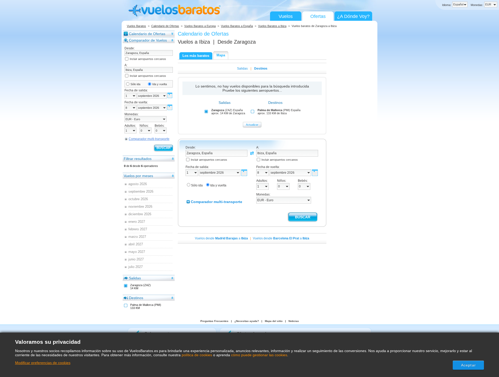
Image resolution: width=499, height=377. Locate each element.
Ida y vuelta (159, 84)
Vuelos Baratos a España (237, 26)
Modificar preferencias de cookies (42, 363)
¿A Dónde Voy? (353, 16)
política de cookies (197, 355)
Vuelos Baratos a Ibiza (272, 26)
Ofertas (318, 16)
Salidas (135, 278)
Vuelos (286, 16)
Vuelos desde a (221, 238)
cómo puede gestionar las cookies (259, 355)
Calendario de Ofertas (165, 26)
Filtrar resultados (138, 159)
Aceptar (468, 365)
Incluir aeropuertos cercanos (148, 58)
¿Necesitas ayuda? (246, 321)
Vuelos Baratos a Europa (200, 26)
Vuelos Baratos (136, 26)
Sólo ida (135, 84)
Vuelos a (194, 42)
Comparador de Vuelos (148, 40)
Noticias (293, 321)
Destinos (136, 298)
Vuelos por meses (138, 176)
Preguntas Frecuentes (214, 321)
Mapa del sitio (274, 321)
